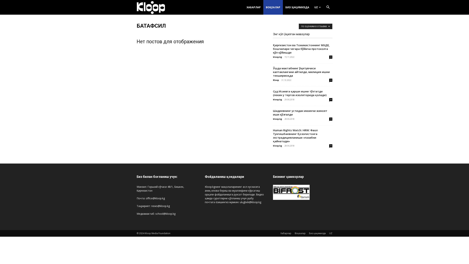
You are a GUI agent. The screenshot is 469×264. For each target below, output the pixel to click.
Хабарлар (254, 7)
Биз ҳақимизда (297, 7)
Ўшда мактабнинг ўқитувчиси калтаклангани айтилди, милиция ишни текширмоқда (301, 71)
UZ (316, 7)
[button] (328, 7)
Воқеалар (273, 7)
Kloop (276, 80)
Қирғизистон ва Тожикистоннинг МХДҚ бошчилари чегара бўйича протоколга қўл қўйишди (301, 48)
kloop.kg (277, 57)
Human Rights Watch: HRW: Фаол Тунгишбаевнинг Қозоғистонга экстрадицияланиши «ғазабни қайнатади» (295, 135)
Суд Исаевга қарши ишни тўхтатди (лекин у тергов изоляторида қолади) (299, 93)
